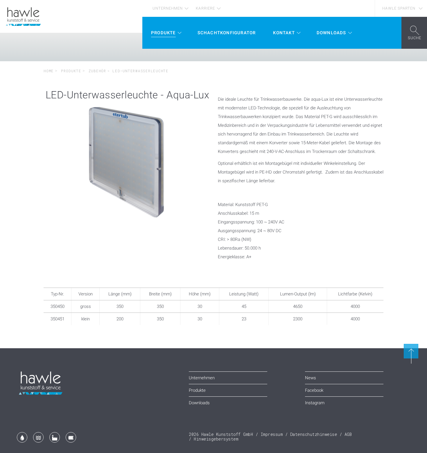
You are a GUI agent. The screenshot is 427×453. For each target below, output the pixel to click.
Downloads (199, 402)
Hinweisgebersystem (216, 439)
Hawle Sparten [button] (398, 8)
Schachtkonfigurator (227, 32)
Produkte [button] (163, 32)
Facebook (314, 390)
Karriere (205, 8)
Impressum (272, 434)
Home (49, 70)
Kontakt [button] (284, 32)
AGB (348, 434)
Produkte (69, 70)
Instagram (314, 402)
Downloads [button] (331, 32)
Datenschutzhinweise (313, 434)
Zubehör (96, 70)
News (310, 377)
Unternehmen (167, 8)
